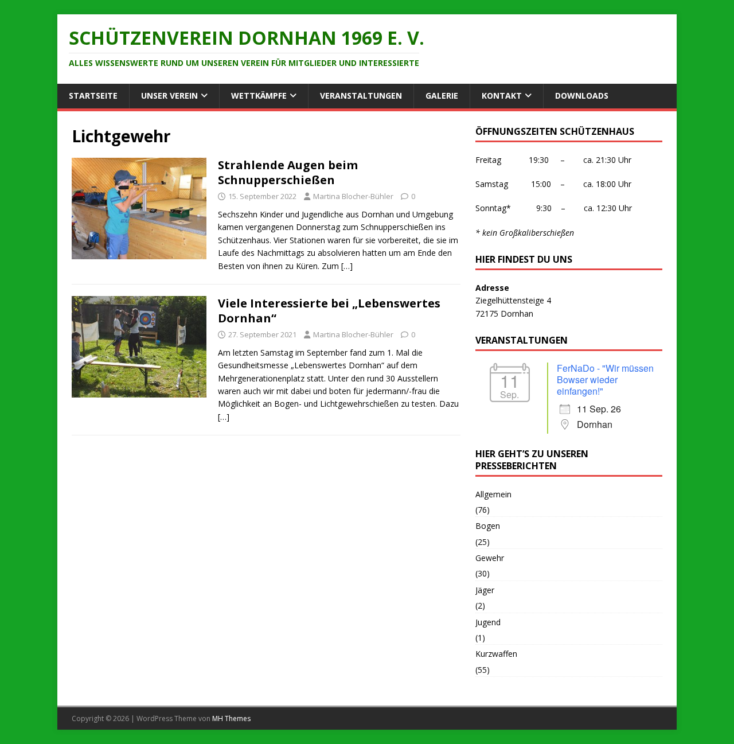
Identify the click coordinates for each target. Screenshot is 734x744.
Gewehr (489, 557)
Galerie (441, 95)
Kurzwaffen (496, 653)
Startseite (93, 95)
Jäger (484, 590)
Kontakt (502, 95)
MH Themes (231, 718)
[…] (347, 265)
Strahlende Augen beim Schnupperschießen (288, 172)
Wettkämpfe (259, 95)
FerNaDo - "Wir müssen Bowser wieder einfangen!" (605, 379)
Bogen (487, 525)
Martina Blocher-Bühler (353, 196)
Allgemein (493, 494)
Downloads (581, 95)
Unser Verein (169, 95)
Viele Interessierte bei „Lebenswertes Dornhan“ (329, 310)
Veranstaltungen (361, 95)
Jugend (488, 622)
